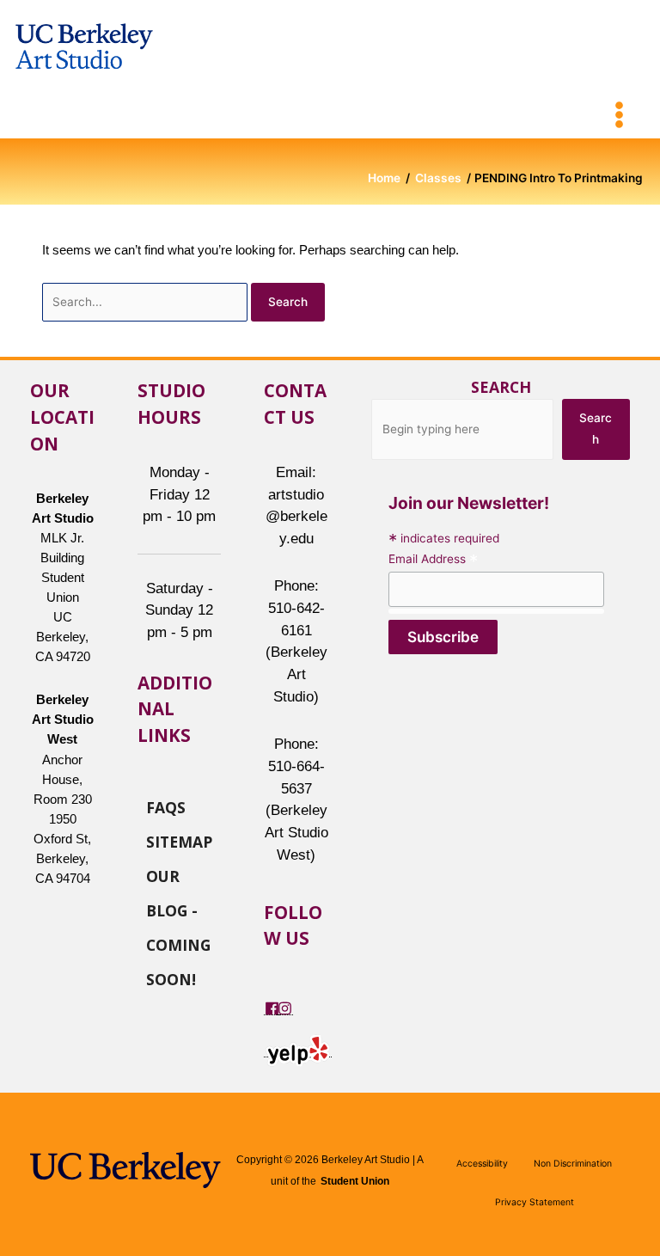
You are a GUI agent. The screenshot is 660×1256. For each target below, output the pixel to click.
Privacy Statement (534, 1202)
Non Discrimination (573, 1163)
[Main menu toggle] (620, 115)
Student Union (355, 1181)
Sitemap (179, 840)
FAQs (166, 806)
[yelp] (298, 1049)
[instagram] (285, 1007)
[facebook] (272, 1007)
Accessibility (482, 1163)
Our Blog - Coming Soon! (178, 875)
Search (501, 387)
